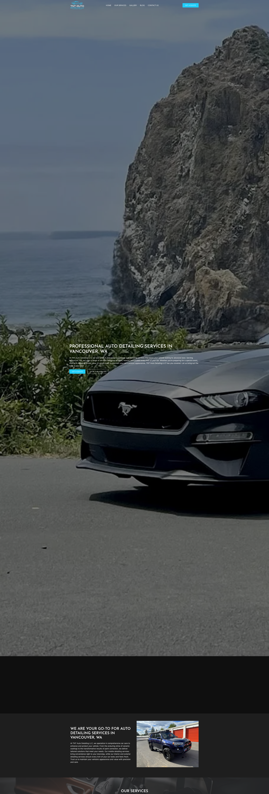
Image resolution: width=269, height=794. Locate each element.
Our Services (120, 5)
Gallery (133, 5)
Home (108, 5)
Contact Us (153, 5)
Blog (142, 5)
